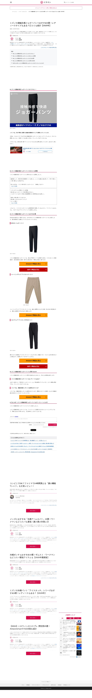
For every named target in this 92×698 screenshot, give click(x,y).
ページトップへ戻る (45, 681)
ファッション (14, 11)
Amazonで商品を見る (33, 264)
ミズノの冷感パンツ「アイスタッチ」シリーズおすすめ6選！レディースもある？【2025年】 (31, 449)
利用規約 (28, 684)
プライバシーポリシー (36, 684)
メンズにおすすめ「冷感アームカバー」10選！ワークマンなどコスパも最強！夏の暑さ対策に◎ (32, 443)
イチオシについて (45, 684)
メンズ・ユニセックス (23, 11)
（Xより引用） (14, 186)
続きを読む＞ (33, 510)
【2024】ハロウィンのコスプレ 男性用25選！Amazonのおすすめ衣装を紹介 (27, 451)
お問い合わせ (53, 684)
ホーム (23, 684)
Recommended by (73, 656)
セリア (22, 43)
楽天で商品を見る (33, 269)
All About (59, 684)
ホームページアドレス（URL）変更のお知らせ (46, 7)
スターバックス (27, 43)
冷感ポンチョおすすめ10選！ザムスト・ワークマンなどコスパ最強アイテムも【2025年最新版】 (32, 446)
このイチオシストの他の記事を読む (49, 47)
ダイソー (18, 43)
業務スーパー (14, 43)
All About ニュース (66, 684)
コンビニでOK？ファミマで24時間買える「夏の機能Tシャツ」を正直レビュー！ (28, 440)
